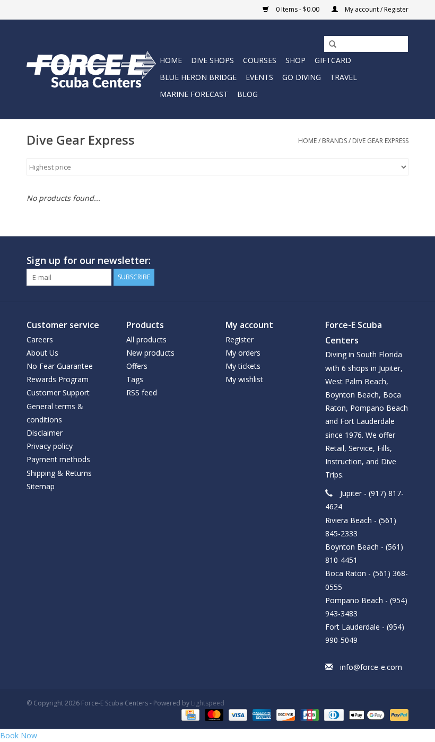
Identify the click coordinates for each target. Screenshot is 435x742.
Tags (134, 379)
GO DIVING (301, 77)
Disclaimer (45, 433)
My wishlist (244, 379)
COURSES (259, 60)
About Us (42, 353)
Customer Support (58, 392)
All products (146, 339)
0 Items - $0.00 (297, 9)
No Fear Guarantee (60, 366)
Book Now (18, 735)
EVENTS (259, 77)
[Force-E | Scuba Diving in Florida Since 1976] (91, 69)
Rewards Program (58, 379)
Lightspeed (207, 703)
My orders (242, 353)
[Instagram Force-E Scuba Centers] (400, 260)
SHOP (295, 60)
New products (150, 353)
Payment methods (58, 459)
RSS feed (141, 392)
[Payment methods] (189, 714)
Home (171, 60)
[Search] (329, 45)
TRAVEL (343, 77)
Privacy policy (50, 446)
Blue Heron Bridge (198, 77)
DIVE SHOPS (212, 60)
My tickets (242, 366)
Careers (40, 339)
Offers (136, 366)
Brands (334, 140)
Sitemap (41, 486)
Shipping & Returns (59, 473)
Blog (247, 94)
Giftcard (333, 60)
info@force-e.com (371, 667)
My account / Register (375, 9)
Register (239, 339)
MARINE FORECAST (194, 94)
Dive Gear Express (380, 140)
